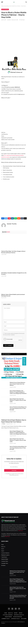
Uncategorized (5, 9)
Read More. (7, 536)
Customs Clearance (5, 552)
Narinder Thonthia (11, 223)
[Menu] (2, 2)
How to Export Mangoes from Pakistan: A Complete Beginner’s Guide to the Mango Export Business (18, 392)
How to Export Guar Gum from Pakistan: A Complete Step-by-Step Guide (18, 400)
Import (2, 550)
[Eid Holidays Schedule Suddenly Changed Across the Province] (14, 264)
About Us (3, 546)
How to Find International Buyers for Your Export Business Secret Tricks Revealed (18, 408)
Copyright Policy (4, 563)
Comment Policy (4, 561)
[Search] (26, 2)
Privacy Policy (11, 475)
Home (2, 5)
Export (2, 548)
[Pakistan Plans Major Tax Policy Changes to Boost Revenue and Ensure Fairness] (14, 242)
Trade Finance (4, 557)
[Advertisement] (14, 38)
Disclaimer (3, 565)
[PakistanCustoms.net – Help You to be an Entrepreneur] (14, 2)
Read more (20, 530)
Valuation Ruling (4, 559)
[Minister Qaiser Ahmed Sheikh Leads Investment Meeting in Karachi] (14, 285)
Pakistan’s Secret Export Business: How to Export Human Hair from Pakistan (17, 384)
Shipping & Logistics (5, 555)
